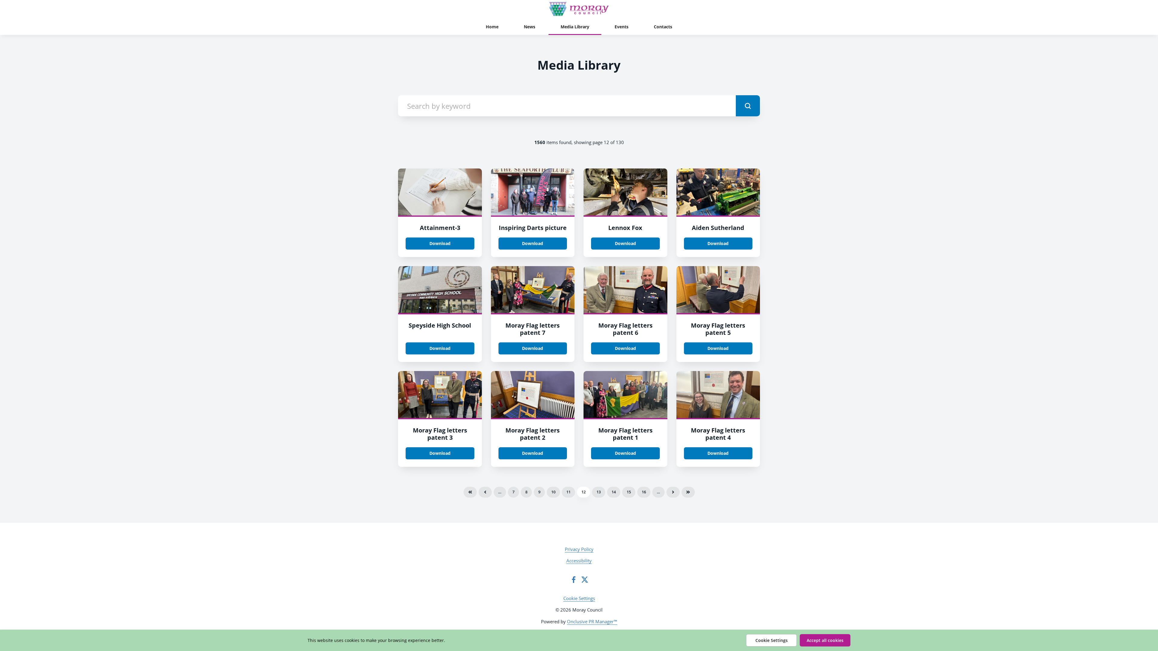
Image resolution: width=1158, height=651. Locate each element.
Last (688, 492)
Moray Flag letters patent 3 (440, 434)
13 (598, 492)
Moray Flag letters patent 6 (625, 329)
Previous (485, 492)
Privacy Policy (579, 549)
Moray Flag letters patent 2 (532, 434)
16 (644, 492)
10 (553, 492)
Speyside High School (440, 325)
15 (629, 492)
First (470, 492)
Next (673, 492)
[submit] (748, 105)
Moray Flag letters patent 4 (718, 434)
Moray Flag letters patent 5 (718, 329)
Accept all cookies (825, 640)
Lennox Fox (625, 228)
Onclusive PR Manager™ (592, 621)
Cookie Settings (579, 598)
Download (440, 243)
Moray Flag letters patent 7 (532, 329)
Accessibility (579, 561)
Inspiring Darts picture (533, 228)
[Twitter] (584, 579)
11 (568, 492)
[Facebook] (573, 579)
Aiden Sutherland (718, 228)
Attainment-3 (440, 228)
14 (614, 492)
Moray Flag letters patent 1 (625, 434)
